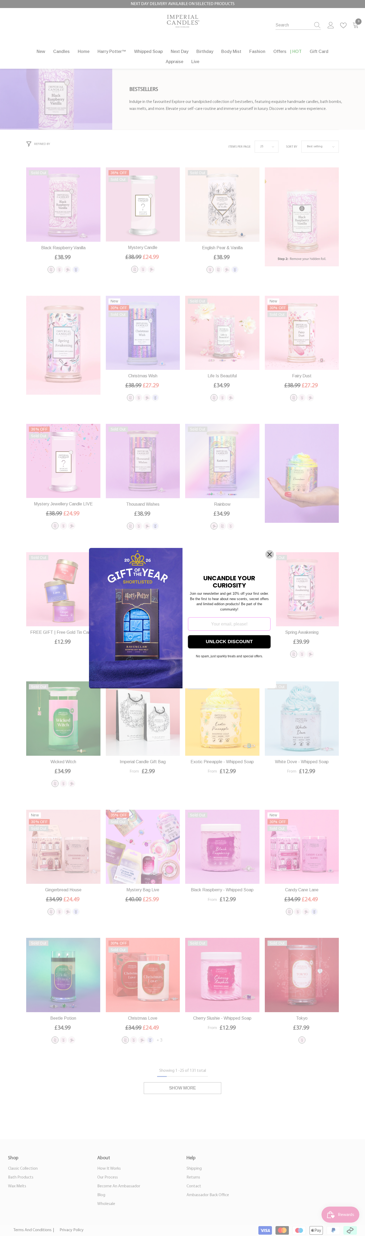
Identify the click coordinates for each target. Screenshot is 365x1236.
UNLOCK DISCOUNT (229, 641)
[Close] (269, 554)
